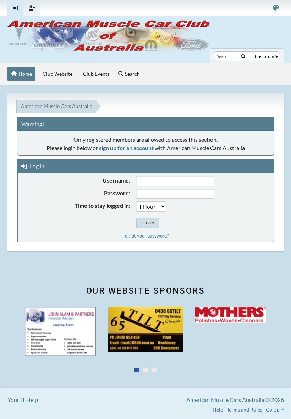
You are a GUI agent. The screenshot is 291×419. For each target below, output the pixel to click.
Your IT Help (22, 399)
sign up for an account (126, 148)
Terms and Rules (244, 410)
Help (218, 410)
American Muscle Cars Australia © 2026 (235, 399)
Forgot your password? (145, 236)
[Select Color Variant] (276, 8)
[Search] (243, 56)
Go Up (273, 410)
